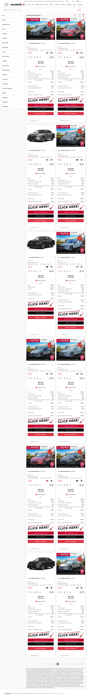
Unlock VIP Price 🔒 (40, 105)
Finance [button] (63, 4)
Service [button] (51, 4)
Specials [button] (46, 4)
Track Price (42, 66)
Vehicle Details (41, 109)
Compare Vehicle (34, 120)
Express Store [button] (38, 4)
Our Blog (80, 4)
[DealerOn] (8, 693)
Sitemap (56, 693)
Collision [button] (57, 4)
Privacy (53, 693)
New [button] (29, 4)
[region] (41, 82)
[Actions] (52, 43)
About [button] (74, 4)
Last (74, 664)
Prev (54, 664)
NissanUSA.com (62, 693)
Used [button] (32, 4)
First (49, 664)
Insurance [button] (69, 4)
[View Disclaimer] (40, 57)
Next (69, 664)
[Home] (26, 4)
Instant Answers (40, 113)
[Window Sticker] (53, 57)
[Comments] (50, 57)
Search (79, 9)
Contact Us (49, 693)
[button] (53, 28)
